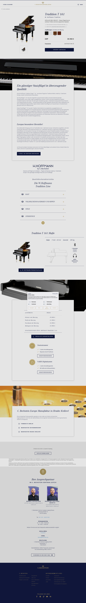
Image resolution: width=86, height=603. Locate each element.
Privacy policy (55, 293)
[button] (30, 294)
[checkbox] (29, 302)
